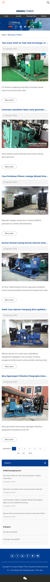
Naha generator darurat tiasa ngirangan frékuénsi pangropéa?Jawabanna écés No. (22, 428)
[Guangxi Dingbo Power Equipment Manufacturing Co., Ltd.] (25, 9)
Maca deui (9, 100)
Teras (30, 453)
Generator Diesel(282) (11, 539)
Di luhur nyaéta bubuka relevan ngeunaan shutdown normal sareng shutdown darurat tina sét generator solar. (25, 288)
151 (23, 453)
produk (18, 16)
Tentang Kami (31, 16)
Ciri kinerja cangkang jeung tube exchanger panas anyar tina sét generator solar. (22, 88)
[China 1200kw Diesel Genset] (25, 200)
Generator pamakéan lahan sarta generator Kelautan (22, 489)
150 (18, 453)
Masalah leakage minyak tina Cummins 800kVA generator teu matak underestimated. (21, 222)
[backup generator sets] (25, 267)
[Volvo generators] (25, 134)
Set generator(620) (10, 532)
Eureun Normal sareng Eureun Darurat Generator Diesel (24, 513)
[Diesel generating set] (25, 67)
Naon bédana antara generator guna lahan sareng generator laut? (22, 155)
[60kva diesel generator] (25, 334)
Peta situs (39, 570)
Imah (6, 16)
